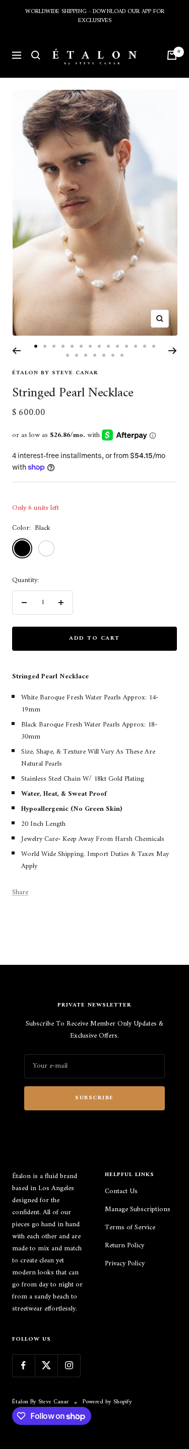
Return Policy (124, 1246)
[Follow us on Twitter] (46, 1365)
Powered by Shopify (107, 1402)
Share (20, 893)
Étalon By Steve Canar (55, 373)
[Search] (35, 55)
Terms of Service (130, 1228)
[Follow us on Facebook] (23, 1365)
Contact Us (121, 1192)
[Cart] (172, 55)
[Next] (172, 350)
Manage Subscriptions (137, 1210)
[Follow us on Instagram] (68, 1365)
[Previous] (16, 350)
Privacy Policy (125, 1264)
